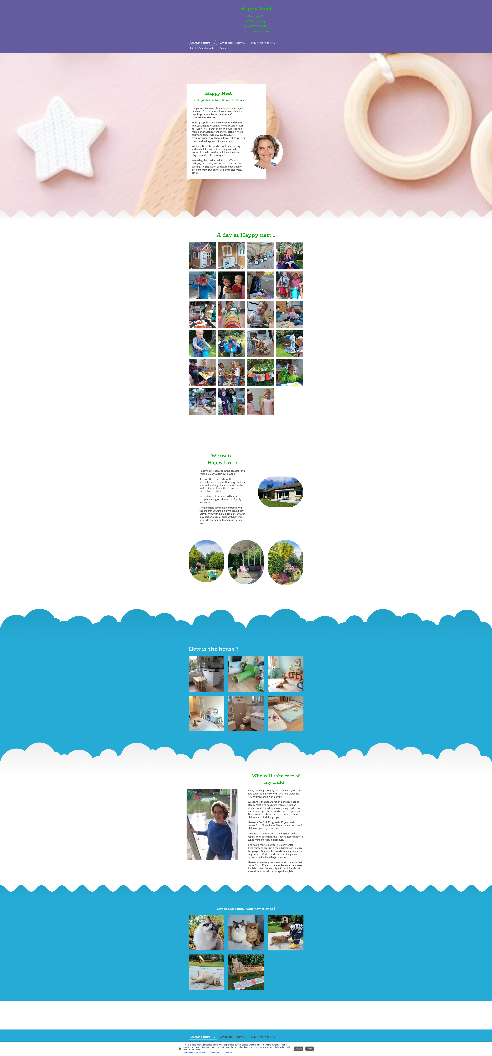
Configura (227, 1053)
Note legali (214, 1053)
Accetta (298, 1049)
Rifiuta (309, 1049)
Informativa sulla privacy (194, 1053)
